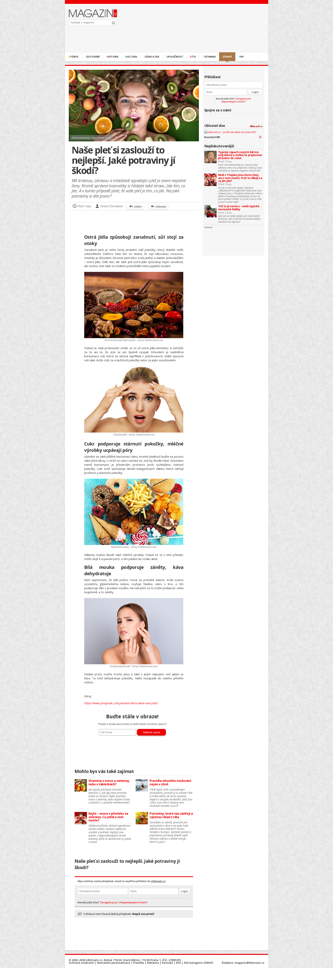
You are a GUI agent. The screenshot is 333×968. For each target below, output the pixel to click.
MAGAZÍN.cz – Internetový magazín (93, 13)
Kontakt (167, 963)
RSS (178, 963)
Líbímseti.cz (158, 881)
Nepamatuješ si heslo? (234, 101)
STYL (193, 56)
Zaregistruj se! (243, 98)
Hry (241, 56)
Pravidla (138, 963)
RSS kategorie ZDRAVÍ (198, 963)
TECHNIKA (209, 56)
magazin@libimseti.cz (249, 963)
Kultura (131, 56)
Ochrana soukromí (81, 963)
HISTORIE (112, 56)
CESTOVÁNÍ (92, 56)
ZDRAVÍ (227, 56)
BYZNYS (73, 56)
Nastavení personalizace (113, 963)
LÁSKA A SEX (151, 56)
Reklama (153, 963)
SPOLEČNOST (174, 56)
